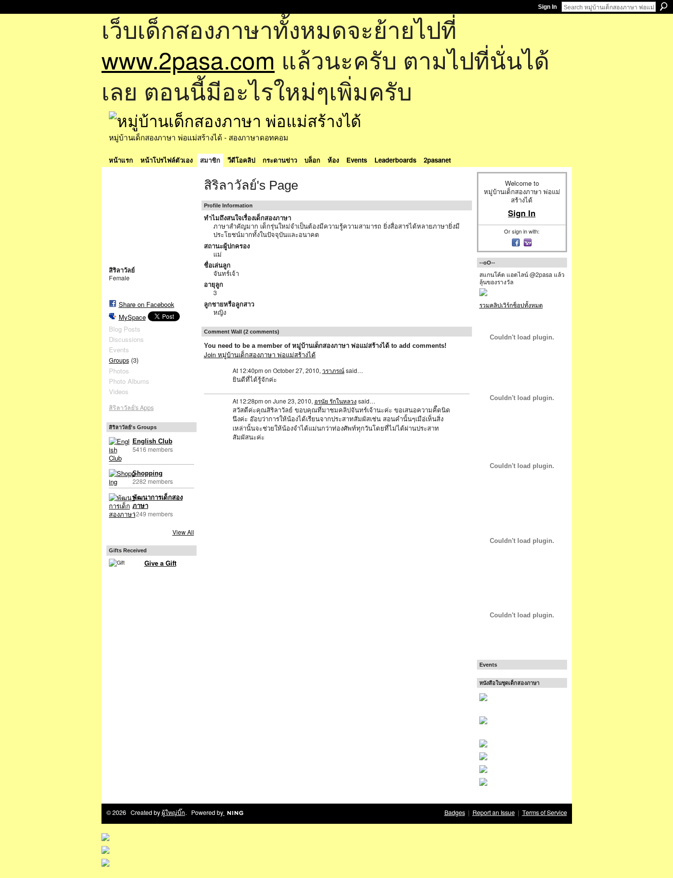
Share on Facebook (146, 304)
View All (183, 532)
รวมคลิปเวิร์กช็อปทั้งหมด (511, 305)
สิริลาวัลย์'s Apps (131, 407)
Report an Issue (493, 812)
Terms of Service (544, 812)
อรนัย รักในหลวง (335, 401)
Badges (454, 812)
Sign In (547, 6)
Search (664, 6)
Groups (119, 360)
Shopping (148, 473)
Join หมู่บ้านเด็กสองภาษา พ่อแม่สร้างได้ (260, 354)
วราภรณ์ (333, 370)
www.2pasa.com (188, 59)
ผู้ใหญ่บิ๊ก (173, 812)
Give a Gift (160, 563)
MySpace (132, 317)
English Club (152, 441)
